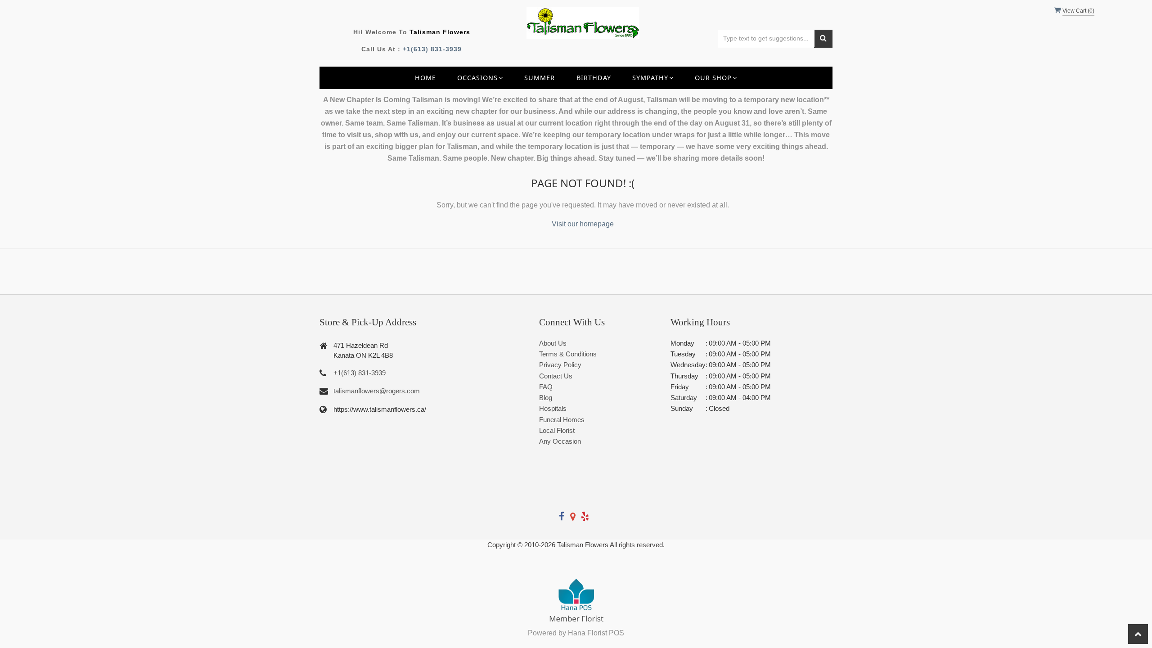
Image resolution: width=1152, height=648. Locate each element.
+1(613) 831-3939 (432, 49)
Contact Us (555, 376)
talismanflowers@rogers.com (376, 391)
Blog (545, 397)
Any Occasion (560, 441)
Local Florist (557, 430)
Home (425, 77)
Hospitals (553, 408)
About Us (553, 343)
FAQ (546, 387)
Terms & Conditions (568, 354)
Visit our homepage (583, 224)
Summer (539, 77)
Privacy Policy (560, 365)
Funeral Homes (562, 419)
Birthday (593, 77)
